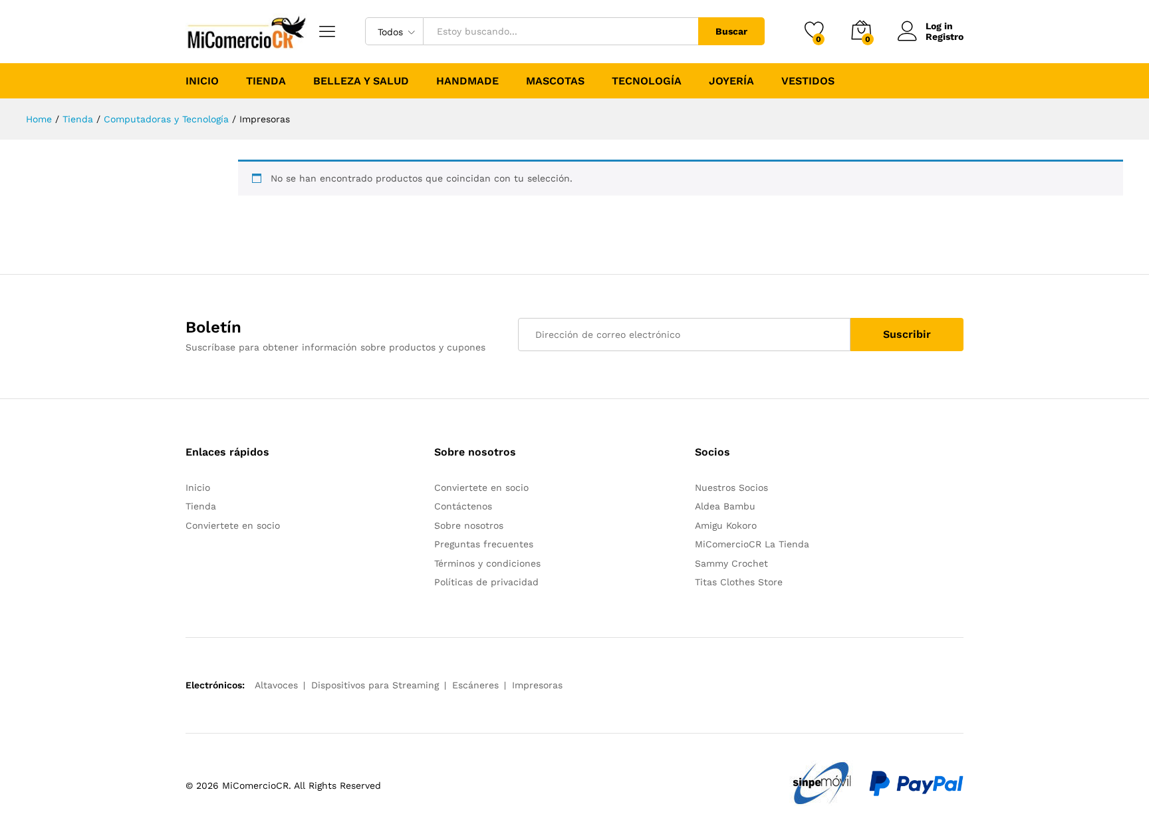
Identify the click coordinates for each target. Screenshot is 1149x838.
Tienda (266, 81)
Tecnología (647, 81)
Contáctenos (463, 506)
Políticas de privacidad (486, 582)
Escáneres (475, 685)
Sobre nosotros (468, 525)
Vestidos (807, 81)
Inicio (202, 81)
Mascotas (555, 81)
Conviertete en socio (233, 525)
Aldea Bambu (725, 506)
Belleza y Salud (361, 81)
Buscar (731, 31)
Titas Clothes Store (739, 582)
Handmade (467, 81)
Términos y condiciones (487, 563)
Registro (944, 36)
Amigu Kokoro (726, 525)
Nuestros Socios (731, 487)
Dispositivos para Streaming (375, 685)
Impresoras (537, 685)
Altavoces (276, 685)
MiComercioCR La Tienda (752, 544)
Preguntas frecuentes (483, 544)
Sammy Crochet (731, 563)
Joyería (731, 81)
